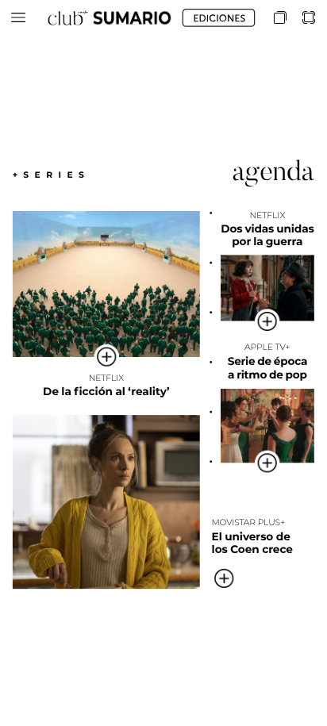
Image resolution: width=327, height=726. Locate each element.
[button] (18, 18)
